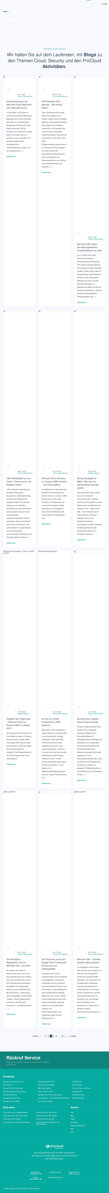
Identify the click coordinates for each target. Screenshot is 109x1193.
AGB (72, 1129)
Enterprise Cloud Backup (46, 1085)
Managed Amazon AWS (11, 1101)
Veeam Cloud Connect (45, 1091)
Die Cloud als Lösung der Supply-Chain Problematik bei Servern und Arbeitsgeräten (54, 964)
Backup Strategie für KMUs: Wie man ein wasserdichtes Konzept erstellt (88, 483)
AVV (72, 1132)
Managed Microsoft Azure (12, 1098)
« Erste (35, 1036)
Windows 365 (77, 1081)
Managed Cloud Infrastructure (13, 1081)
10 (62, 1036)
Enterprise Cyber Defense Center (14, 1091)
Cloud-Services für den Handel (46, 1112)
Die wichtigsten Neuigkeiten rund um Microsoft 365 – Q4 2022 (18, 962)
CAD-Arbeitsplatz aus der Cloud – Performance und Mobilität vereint (18, 481)
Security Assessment (10, 1095)
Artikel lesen (11, 156)
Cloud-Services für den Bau (45, 1119)
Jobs (72, 1112)
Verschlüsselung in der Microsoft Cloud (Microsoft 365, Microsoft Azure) (19, 104)
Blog (72, 1115)
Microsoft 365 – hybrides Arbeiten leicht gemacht (88, 961)
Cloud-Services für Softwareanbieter (15, 1112)
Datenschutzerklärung (78, 1125)
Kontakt (104, 4)
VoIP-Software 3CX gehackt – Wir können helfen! (52, 104)
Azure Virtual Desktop (45, 1101)
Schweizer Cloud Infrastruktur (13, 1088)
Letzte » (74, 1036)
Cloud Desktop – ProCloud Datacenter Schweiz (54, 1098)
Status (73, 1119)
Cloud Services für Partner (12, 1119)
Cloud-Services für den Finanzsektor (15, 1115)
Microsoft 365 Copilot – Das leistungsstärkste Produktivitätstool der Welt (89, 247)
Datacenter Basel (78, 1098)
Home (5, 11)
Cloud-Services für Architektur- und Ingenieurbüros (48, 1123)
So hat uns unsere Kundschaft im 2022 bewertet (51, 722)
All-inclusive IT (8, 1085)
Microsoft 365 (77, 1085)
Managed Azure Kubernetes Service (50, 1095)
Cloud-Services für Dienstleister (46, 1115)
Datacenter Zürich (79, 1095)
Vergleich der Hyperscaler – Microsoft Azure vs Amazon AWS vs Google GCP (18, 723)
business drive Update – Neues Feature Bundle (88, 720)
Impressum (74, 1122)
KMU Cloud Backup (44, 1088)
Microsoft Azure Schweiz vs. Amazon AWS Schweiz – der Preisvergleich (54, 481)
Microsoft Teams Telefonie (81, 1088)
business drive (77, 1091)
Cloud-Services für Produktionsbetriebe (16, 1122)
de (88, 4)
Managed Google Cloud (46, 1081)
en (93, 4)
